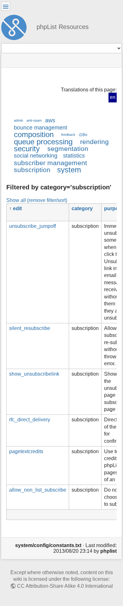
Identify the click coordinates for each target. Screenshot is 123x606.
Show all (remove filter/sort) (36, 200)
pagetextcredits (26, 451)
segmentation (67, 148)
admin (18, 120)
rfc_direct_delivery (29, 419)
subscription (32, 169)
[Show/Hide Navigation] (5, 6)
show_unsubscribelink (34, 374)
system (69, 169)
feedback (68, 134)
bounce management (40, 127)
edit (17, 208)
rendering (94, 141)
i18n (83, 134)
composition (34, 134)
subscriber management (50, 162)
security (27, 148)
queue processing (43, 141)
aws (50, 120)
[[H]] (16, 26)
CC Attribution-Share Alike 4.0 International (65, 586)
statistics (74, 156)
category (82, 208)
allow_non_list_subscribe (37, 490)
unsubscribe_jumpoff (32, 226)
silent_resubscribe (29, 328)
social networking (35, 156)
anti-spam (34, 120)
